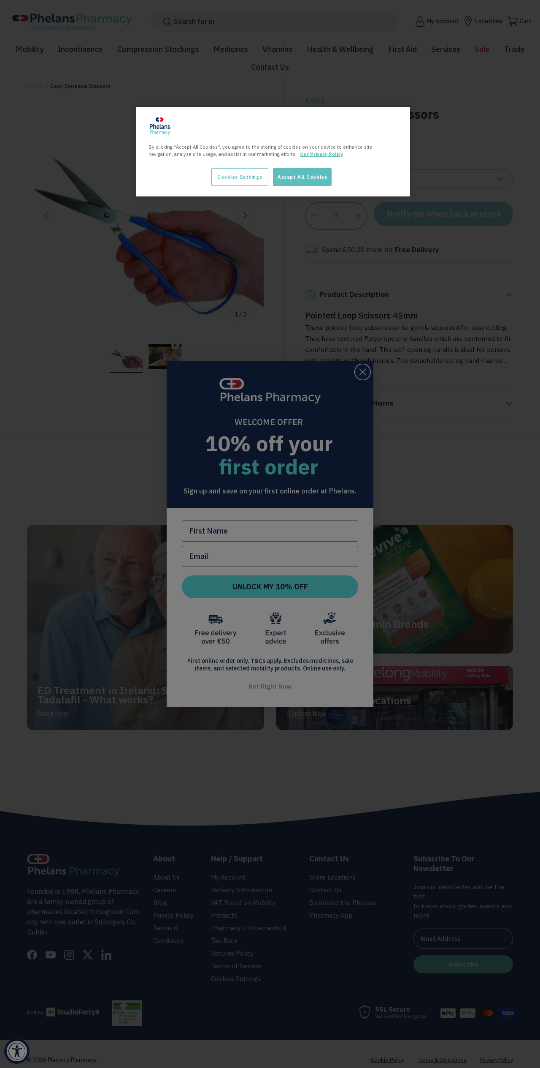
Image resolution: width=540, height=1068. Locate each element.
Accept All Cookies (302, 177)
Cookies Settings (239, 177)
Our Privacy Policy (321, 154)
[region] (273, 151)
